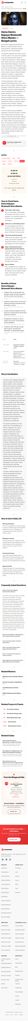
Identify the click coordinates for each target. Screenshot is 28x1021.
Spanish (4, 161)
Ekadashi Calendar (20, 929)
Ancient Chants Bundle (19, 980)
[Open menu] (25, 2)
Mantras (7, 7)
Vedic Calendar (19, 925)
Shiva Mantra (5, 28)
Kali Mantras (4, 896)
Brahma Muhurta (19, 942)
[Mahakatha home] (7, 2)
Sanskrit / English (6, 158)
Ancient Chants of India (5, 959)
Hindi (19, 158)
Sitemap (21, 1014)
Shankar (23, 362)
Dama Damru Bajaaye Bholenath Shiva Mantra (11, 8)
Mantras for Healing (6, 938)
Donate (17, 996)
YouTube (17, 983)
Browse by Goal (5, 979)
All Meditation (4, 925)
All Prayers (18, 868)
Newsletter (18, 1004)
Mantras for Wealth (6, 946)
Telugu (3, 164)
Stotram (17, 876)
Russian (10, 161)
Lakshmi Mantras (5, 884)
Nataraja (22, 364)
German (16, 161)
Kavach (17, 880)
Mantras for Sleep (5, 929)
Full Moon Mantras (20, 950)
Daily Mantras (18, 963)
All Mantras (4, 868)
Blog (16, 967)
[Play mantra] (4, 143)
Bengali (22, 161)
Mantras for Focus (5, 942)
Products (17, 975)
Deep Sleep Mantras (6, 963)
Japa (16, 888)
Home (2, 7)
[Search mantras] (21, 2)
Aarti (16, 872)
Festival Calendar (19, 934)
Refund (16, 1014)
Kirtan (16, 884)
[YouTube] (2, 859)
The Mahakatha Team (11, 135)
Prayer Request (19, 992)
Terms (11, 1014)
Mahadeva (16, 361)
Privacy (7, 1014)
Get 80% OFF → (14, 839)
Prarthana (17, 892)
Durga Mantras (5, 892)
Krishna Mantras (5, 876)
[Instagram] (10, 859)
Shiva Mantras (5, 872)
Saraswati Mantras (6, 904)
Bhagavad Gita (19, 971)
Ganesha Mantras (5, 880)
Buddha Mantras (5, 908)
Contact (17, 1000)
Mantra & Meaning (6, 971)
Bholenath (16, 364)
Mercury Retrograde (20, 946)
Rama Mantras (5, 888)
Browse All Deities (5, 917)
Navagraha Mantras (6, 912)
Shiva (11, 7)
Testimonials (18, 987)
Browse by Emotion (6, 975)
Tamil (14, 158)
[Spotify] (6, 859)
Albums (3, 983)
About (16, 959)
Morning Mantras (5, 934)
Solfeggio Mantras (6, 967)
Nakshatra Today (19, 938)
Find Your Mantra (5, 950)
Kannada (10, 164)
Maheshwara (16, 362)
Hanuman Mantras (6, 900)
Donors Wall (4, 987)
